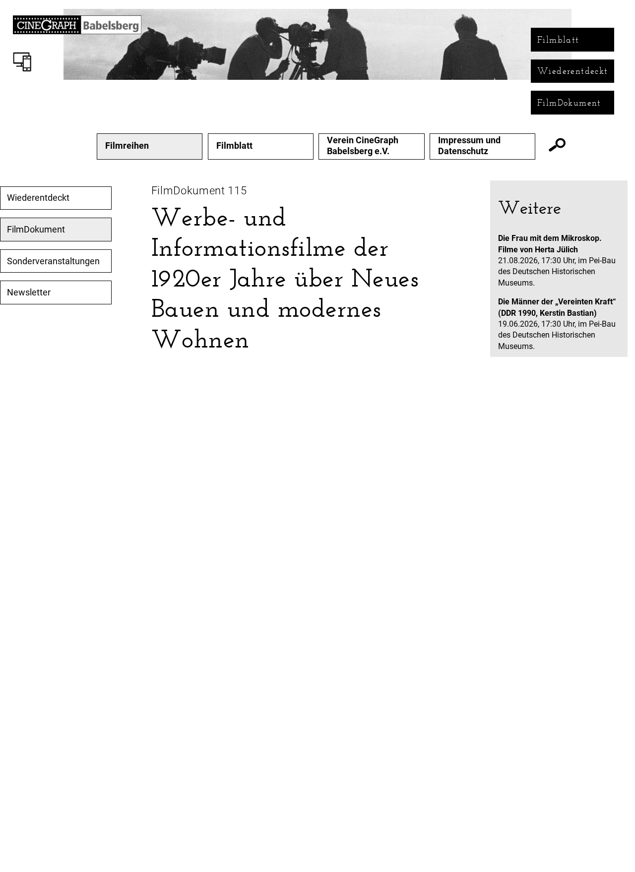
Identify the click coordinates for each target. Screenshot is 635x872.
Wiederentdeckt (572, 70)
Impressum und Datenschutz (469, 145)
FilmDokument (569, 102)
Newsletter (29, 292)
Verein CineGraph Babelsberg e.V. (362, 145)
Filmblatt (558, 39)
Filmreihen (127, 146)
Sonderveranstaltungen (53, 261)
